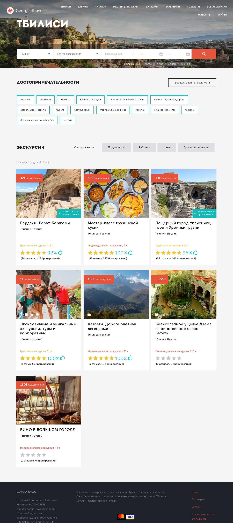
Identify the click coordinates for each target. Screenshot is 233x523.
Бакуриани (173, 6)
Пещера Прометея (164, 109)
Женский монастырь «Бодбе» (37, 120)
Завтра (148, 63)
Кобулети (193, 6)
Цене (166, 147)
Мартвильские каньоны (113, 109)
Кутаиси (100, 6)
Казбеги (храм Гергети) (33, 109)
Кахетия (140, 109)
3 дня (160, 63)
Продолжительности (196, 147)
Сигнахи (189, 109)
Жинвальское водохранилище (127, 99)
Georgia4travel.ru (26, 491)
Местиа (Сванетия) (125, 6)
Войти (222, 14)
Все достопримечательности (192, 82)
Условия (197, 507)
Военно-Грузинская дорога (169, 99)
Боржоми (151, 6)
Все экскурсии (217, 6)
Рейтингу (144, 147)
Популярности (116, 147)
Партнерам (198, 499)
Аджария (25, 99)
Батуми (83, 6)
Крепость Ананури (90, 99)
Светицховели (82, 109)
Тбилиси (65, 6)
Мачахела (45, 99)
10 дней (185, 63)
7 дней (172, 63)
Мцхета (60, 109)
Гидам (195, 492)
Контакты (204, 14)
